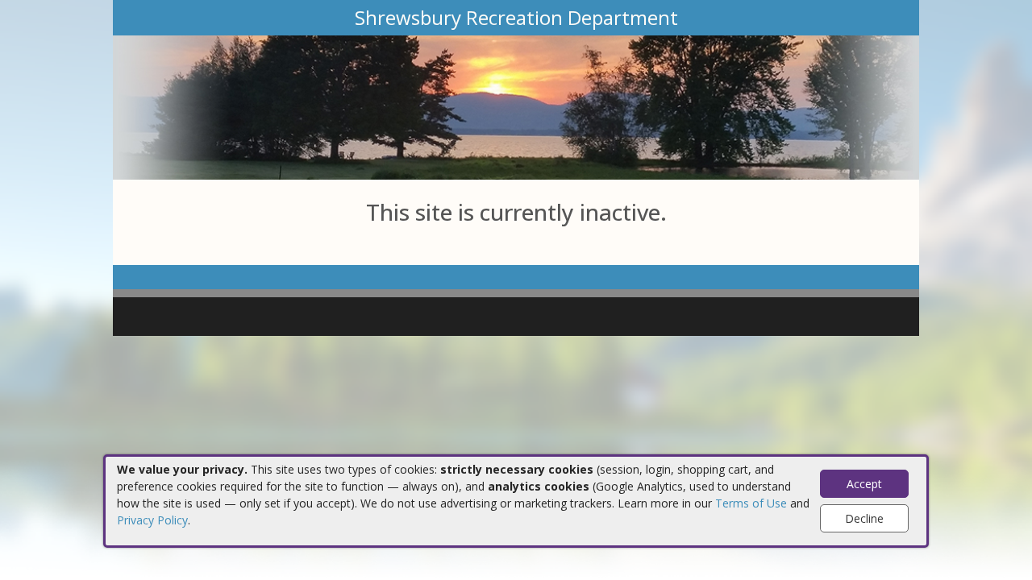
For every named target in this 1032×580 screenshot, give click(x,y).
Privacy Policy (152, 520)
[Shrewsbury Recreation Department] (516, 106)
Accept (864, 483)
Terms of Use (751, 503)
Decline (864, 518)
